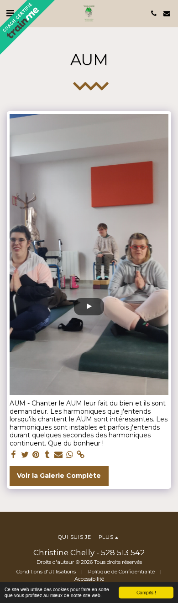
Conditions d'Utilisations (46, 571)
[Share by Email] (58, 455)
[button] (153, 13)
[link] (81, 455)
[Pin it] (36, 455)
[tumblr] (47, 455)
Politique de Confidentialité (121, 571)
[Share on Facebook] (14, 455)
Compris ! (146, 592)
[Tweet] (25, 455)
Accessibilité (89, 579)
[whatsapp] (70, 455)
